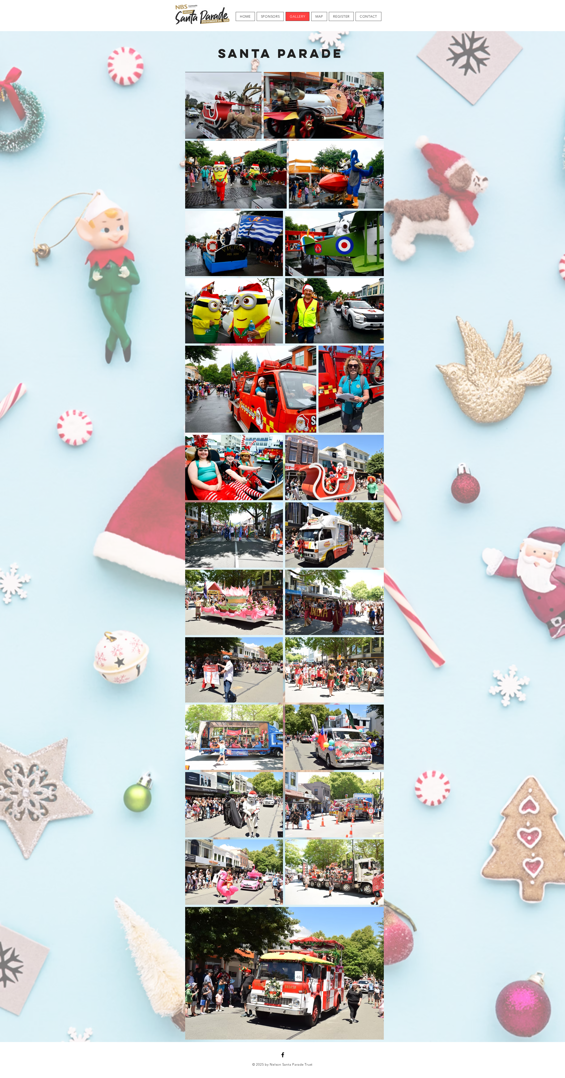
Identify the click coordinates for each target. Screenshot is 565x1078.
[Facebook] (282, 1055)
